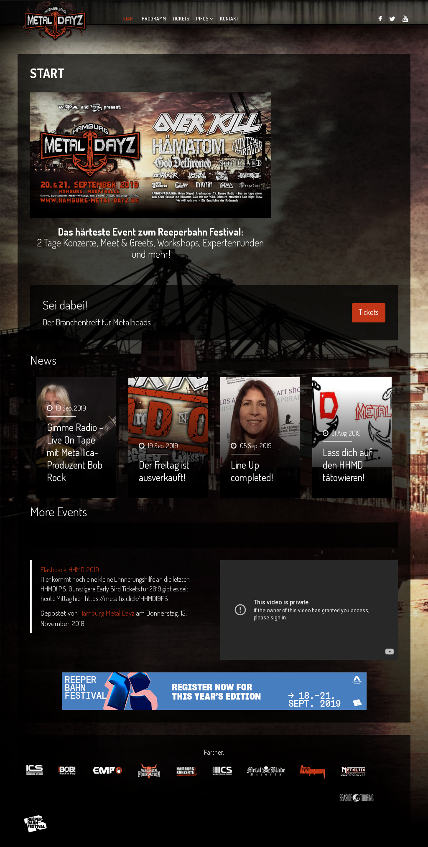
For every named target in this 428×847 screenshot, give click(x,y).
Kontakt (229, 18)
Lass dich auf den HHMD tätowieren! (347, 465)
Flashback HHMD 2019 (70, 569)
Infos (202, 18)
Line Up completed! (252, 471)
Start (128, 18)
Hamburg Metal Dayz (107, 612)
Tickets (181, 18)
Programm (154, 18)
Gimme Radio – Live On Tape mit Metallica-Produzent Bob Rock (75, 452)
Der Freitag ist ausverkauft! (164, 471)
